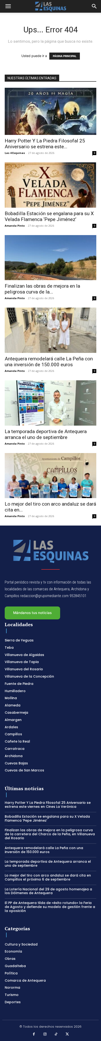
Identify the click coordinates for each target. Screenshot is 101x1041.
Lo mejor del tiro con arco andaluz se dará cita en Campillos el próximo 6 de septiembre (48, 877)
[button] (8, 6)
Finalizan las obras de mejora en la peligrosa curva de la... (42, 289)
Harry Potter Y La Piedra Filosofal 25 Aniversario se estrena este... (45, 143)
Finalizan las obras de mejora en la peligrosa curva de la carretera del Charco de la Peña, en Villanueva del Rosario (50, 834)
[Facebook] (33, 1034)
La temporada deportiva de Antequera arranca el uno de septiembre (46, 434)
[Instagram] (45, 1034)
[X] (67, 1034)
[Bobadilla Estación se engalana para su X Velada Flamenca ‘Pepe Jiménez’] (50, 185)
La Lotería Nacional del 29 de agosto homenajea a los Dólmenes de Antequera (48, 891)
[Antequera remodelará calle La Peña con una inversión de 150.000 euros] (50, 330)
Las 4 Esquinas (15, 153)
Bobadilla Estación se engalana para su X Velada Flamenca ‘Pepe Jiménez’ (49, 216)
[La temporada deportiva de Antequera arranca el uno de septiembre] (50, 403)
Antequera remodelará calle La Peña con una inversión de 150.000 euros (49, 361)
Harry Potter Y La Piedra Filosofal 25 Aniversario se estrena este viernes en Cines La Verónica (48, 804)
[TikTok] (56, 1034)
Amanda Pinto (15, 225)
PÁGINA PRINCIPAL (64, 56)
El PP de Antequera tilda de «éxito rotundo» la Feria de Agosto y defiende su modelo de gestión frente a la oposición (50, 906)
